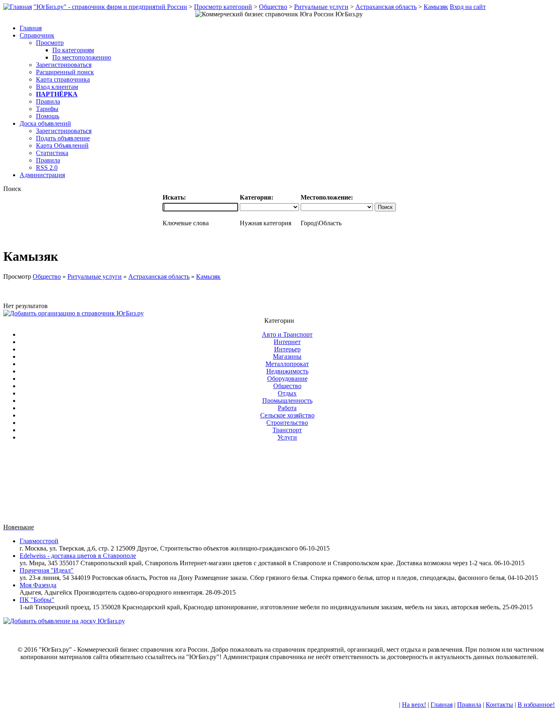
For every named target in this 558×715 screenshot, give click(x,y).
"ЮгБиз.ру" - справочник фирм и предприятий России (110, 6)
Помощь (47, 116)
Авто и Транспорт (287, 334)
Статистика (52, 152)
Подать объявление (63, 138)
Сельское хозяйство (287, 415)
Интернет (287, 341)
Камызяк (436, 6)
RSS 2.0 (47, 167)
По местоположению (81, 57)
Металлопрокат (287, 363)
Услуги (287, 437)
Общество (273, 6)
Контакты (499, 704)
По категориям (73, 50)
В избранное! (536, 704)
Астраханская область (386, 6)
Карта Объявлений (62, 145)
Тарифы (47, 108)
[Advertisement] (279, 485)
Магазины (287, 356)
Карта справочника (63, 79)
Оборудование (287, 378)
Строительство (287, 422)
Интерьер (287, 349)
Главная (442, 704)
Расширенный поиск (65, 72)
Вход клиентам (57, 86)
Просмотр (50, 42)
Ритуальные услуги (321, 6)
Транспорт (287, 429)
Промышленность (287, 400)
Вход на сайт (468, 6)
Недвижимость (287, 371)
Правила (48, 101)
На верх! (414, 704)
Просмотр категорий (223, 6)
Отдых (287, 393)
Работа (287, 407)
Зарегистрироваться (64, 64)
